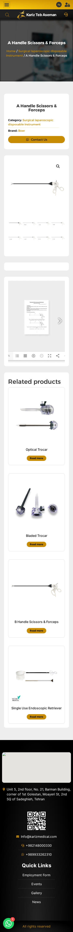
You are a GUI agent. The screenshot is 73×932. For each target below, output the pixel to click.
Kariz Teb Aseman (41, 15)
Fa (59, 4)
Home (11, 51)
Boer (21, 131)
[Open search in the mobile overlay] (7, 15)
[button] (6, 4)
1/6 (8, 355)
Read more (36, 458)
